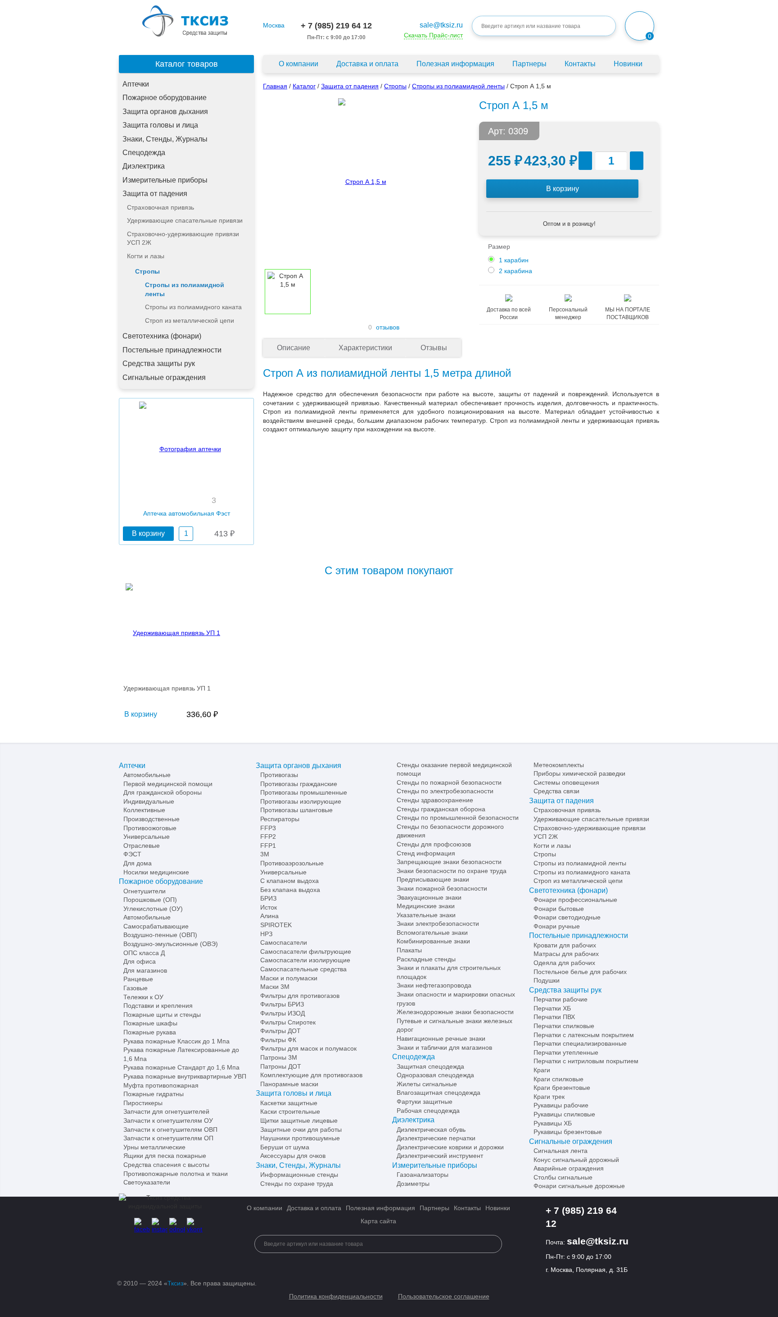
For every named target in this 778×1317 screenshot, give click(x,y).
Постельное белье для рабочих (580, 971)
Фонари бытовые (559, 908)
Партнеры (529, 64)
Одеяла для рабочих (564, 962)
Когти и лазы (145, 256)
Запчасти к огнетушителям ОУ (168, 1120)
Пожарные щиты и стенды (162, 1014)
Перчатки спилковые (564, 1025)
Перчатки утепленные (566, 1052)
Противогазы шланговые (296, 810)
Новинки (628, 64)
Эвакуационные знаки (429, 897)
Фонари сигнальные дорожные (579, 1185)
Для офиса (139, 961)
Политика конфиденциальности (336, 1296)
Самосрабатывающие (156, 926)
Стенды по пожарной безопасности (449, 782)
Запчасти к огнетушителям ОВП (170, 1129)
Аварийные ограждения (569, 1168)
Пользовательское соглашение (443, 1296)
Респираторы (279, 819)
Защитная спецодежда (430, 1066)
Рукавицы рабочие (561, 1105)
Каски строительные (290, 1111)
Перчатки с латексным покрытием (584, 1034)
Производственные (151, 819)
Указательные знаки (426, 915)
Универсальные (146, 836)
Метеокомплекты (559, 764)
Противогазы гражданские (298, 783)
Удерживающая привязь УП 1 (167, 688)
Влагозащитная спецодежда (438, 1092)
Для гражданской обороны (162, 792)
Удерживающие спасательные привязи (185, 220)
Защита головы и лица (160, 125)
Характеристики (365, 348)
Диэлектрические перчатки (436, 1138)
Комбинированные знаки (433, 941)
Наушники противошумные (300, 1138)
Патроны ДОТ (280, 1066)
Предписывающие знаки (433, 879)
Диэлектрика (143, 166)
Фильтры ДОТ (280, 1030)
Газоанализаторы (422, 1174)
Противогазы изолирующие (300, 801)
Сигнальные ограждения (164, 377)
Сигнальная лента (561, 1150)
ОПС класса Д (144, 952)
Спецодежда (143, 152)
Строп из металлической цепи (189, 320)
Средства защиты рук (158, 363)
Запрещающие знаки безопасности (449, 861)
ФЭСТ (132, 854)
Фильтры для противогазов (299, 995)
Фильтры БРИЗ (282, 1004)
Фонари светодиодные (567, 917)
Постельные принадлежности (172, 350)
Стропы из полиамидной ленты (184, 289)
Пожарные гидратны (153, 1094)
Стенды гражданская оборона (441, 809)
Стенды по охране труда (296, 1183)
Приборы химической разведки (579, 773)
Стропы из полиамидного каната (193, 307)
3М (264, 854)
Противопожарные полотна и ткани (175, 1173)
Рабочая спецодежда (428, 1110)
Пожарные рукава (149, 1032)
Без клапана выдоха (290, 889)
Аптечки (135, 84)
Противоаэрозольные (292, 863)
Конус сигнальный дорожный (576, 1159)
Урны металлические (154, 1147)
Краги (542, 1070)
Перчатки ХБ (552, 1008)
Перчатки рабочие (561, 999)
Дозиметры (413, 1183)
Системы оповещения (566, 782)
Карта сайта (378, 1221)
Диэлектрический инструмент (440, 1155)
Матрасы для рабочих (566, 953)
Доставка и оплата (367, 64)
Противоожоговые (149, 828)
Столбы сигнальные (563, 1177)
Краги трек (549, 1096)
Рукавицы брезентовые (568, 1131)
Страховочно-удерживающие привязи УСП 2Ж (183, 238)
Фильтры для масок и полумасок (308, 1048)
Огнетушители (144, 891)
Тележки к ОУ (143, 997)
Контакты (580, 64)
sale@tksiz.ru (441, 25)
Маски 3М (274, 986)
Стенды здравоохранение (435, 800)
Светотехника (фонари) (161, 336)
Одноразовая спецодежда (435, 1075)
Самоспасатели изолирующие (305, 960)
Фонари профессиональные (575, 899)
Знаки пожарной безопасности (442, 888)
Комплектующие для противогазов (311, 1075)
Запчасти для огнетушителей (166, 1111)
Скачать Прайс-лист (433, 35)
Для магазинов (145, 970)
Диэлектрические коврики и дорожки (450, 1147)
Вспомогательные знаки (432, 932)
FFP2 (268, 836)
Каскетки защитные (288, 1103)
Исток (268, 907)
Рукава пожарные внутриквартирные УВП (184, 1076)
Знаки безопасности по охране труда (452, 870)
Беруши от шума (284, 1147)
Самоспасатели (283, 942)
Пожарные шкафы (150, 1023)
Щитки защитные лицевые (299, 1120)
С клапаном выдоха (289, 880)
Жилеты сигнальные (427, 1084)
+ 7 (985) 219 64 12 (336, 25)
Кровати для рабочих (565, 945)
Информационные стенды (299, 1174)
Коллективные (144, 810)
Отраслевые (141, 845)
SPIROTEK (276, 924)
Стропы (147, 271)
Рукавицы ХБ (553, 1123)
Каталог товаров (186, 64)
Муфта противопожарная (161, 1085)
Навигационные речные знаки (441, 1038)
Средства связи (556, 791)
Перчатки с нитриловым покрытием (586, 1061)
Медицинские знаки (426, 906)
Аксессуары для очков (293, 1155)
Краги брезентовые (562, 1087)
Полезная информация (455, 64)
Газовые (135, 988)
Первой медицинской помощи (168, 783)
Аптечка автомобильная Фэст (186, 513)
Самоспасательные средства (303, 969)
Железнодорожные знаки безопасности (455, 1011)
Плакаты (409, 950)
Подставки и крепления (158, 1005)
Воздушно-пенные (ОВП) (160, 934)
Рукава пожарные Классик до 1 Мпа (176, 1041)
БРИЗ (268, 898)
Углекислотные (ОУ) (153, 908)
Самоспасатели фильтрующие (305, 951)
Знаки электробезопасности (438, 923)
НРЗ (266, 933)
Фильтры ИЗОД (282, 1013)
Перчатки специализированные (580, 1043)
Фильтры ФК (278, 1039)
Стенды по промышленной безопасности (458, 817)
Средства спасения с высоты (166, 1164)
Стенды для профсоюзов (434, 844)
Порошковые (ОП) (150, 899)
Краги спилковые (559, 1079)
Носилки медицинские (156, 872)
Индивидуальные (148, 801)
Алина (269, 915)
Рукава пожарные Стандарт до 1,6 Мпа (181, 1067)
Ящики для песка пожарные (164, 1155)
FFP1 (268, 845)
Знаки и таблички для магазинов (444, 1047)
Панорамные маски (289, 1084)
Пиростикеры (143, 1103)
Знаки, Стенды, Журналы (165, 139)
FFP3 (268, 828)
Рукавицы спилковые (564, 1114)
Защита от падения (154, 193)
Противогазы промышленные (303, 792)
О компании (298, 64)
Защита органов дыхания (165, 111)
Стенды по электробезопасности (445, 791)
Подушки (547, 980)
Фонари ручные (557, 926)
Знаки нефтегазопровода (434, 985)
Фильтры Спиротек (288, 1022)
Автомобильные (147, 774)
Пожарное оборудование (164, 97)
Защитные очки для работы (301, 1129)
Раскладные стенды (426, 959)
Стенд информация (426, 853)
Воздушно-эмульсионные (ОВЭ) (170, 943)
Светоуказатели (146, 1182)
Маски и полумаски (288, 978)
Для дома (137, 863)
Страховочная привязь (160, 207)
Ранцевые (138, 979)
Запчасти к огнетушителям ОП (168, 1138)
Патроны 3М (278, 1057)
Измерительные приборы (165, 180)
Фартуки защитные (424, 1101)
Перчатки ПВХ (554, 1016)
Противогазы (279, 774)
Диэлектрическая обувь (431, 1129)
